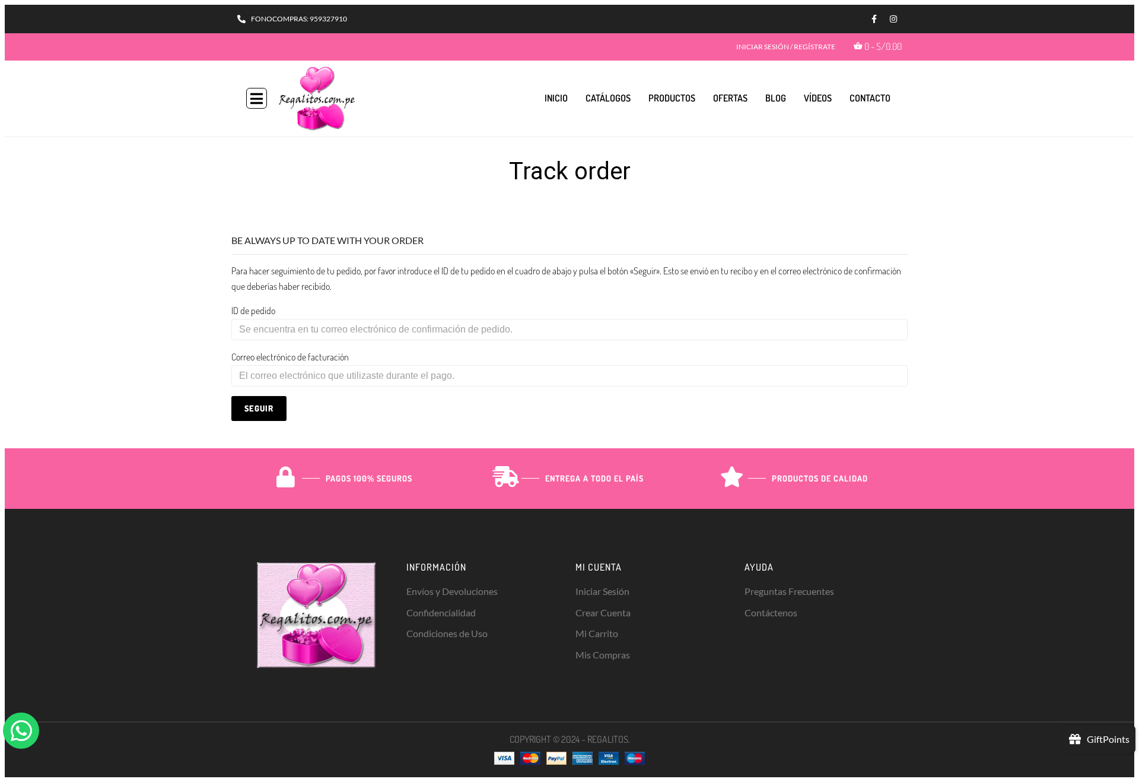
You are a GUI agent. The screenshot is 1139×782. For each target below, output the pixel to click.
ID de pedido (253, 310)
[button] (256, 98)
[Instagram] (893, 19)
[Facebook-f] (874, 19)
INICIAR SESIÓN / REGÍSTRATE (785, 46)
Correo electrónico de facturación (290, 357)
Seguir (258, 408)
